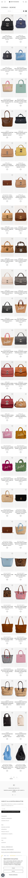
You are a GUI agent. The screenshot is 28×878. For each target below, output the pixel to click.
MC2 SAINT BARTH (20, 67)
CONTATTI (3, 842)
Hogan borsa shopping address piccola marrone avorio (21, 702)
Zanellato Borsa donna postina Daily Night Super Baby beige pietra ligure (20, 384)
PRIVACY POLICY (5, 831)
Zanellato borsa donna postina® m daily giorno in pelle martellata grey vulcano (7, 320)
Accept (13, 868)
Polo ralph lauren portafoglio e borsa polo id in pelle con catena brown (7, 543)
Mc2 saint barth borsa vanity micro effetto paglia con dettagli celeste (21, 69)
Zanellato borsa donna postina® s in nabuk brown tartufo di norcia (20, 229)
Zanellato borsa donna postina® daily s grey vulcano (20, 352)
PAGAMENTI (4, 816)
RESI (2, 825)
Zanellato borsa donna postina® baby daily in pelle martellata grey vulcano (20, 292)
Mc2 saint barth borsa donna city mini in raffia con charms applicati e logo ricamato (21, 320)
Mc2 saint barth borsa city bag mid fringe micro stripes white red (20, 607)
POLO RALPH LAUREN (7, 194)
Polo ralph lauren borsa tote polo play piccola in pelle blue (7, 766)
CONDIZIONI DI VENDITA (6, 834)
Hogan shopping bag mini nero (7, 734)
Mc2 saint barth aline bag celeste (7, 575)
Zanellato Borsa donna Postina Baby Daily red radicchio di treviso (7, 384)
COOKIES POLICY (5, 820)
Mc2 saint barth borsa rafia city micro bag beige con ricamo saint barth (20, 543)
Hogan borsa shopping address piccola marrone (7, 133)
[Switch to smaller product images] (26, 11)
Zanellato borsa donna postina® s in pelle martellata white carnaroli (7, 292)
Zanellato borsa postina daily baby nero (7, 69)
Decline (13, 871)
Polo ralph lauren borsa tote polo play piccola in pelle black (21, 766)
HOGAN (7, 131)
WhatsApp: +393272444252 (7, 849)
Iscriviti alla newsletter (11, 811)
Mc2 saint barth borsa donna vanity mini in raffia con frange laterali (7, 479)
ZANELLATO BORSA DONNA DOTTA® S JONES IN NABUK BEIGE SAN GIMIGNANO (7, 260)
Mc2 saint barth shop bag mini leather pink (21, 671)
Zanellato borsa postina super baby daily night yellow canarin (20, 165)
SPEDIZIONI (4, 829)
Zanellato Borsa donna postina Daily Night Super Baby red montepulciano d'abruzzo (7, 416)
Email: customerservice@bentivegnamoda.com (11, 852)
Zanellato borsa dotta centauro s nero (20, 133)
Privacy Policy (18, 864)
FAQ (2, 840)
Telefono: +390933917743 (7, 846)
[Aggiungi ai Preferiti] (12, 15)
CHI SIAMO (3, 838)
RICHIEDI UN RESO (5, 827)
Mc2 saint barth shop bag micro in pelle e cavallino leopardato (7, 607)
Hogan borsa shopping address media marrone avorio (7, 702)
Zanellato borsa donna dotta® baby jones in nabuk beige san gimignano (7, 229)
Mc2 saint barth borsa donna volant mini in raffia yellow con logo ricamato (20, 448)
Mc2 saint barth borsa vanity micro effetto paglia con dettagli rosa (7, 101)
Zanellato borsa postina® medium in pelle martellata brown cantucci (20, 416)
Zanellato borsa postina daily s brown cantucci (7, 165)
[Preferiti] (5, 2)
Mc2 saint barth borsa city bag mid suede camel (21, 639)
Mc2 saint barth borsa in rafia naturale (7, 511)
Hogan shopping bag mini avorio (20, 734)
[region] (14, 788)
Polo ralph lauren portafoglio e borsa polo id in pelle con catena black (20, 511)
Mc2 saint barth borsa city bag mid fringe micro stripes (7, 671)
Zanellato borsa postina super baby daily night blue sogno (20, 37)
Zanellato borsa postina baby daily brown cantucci (21, 197)
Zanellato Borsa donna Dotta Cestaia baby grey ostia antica (20, 260)
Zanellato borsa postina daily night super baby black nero (7, 37)
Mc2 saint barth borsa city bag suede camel (7, 639)
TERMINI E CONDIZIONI (6, 818)
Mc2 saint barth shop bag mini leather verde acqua (20, 101)
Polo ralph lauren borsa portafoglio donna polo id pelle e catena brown (7, 197)
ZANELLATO (7, 35)
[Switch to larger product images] (23, 11)
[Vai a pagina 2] (16, 777)
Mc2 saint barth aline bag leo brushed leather (21, 575)
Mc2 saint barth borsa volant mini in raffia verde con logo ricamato (21, 479)
